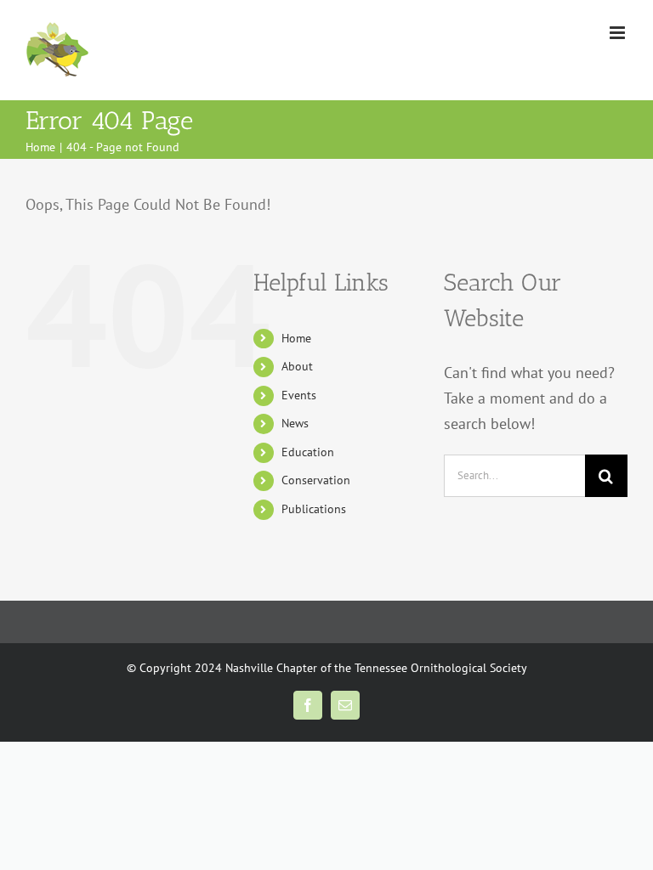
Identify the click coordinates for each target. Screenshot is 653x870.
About (297, 366)
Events (298, 395)
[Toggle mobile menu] (618, 33)
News (295, 423)
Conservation (315, 480)
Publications (313, 509)
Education (307, 452)
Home (296, 338)
